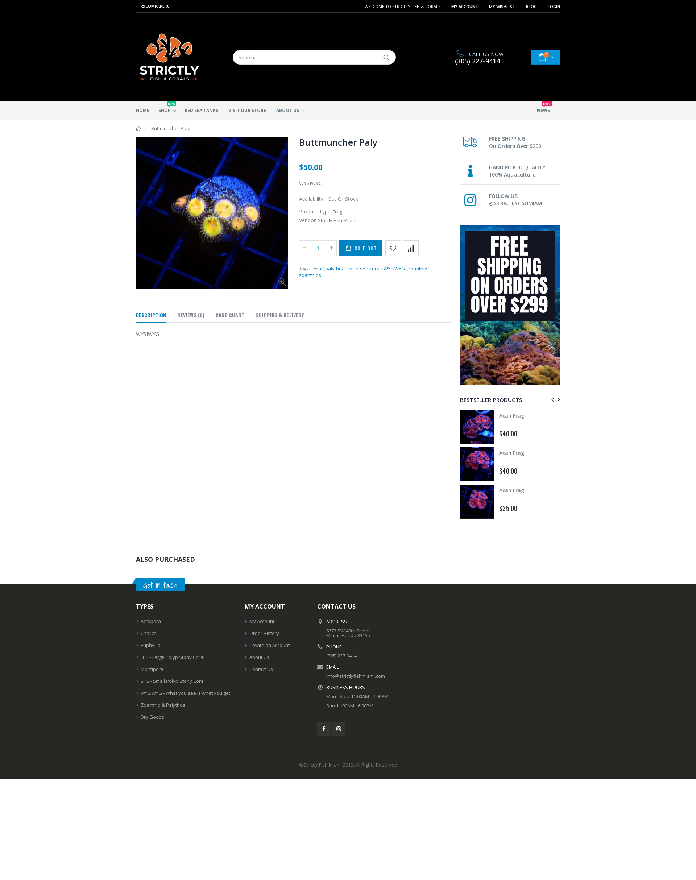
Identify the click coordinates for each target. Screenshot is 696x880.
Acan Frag (511, 415)
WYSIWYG (394, 268)
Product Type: (315, 211)
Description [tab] (151, 315)
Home (138, 128)
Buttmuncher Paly (338, 142)
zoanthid (417, 268)
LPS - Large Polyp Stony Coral (172, 657)
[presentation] (551, 399)
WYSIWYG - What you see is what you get (185, 693)
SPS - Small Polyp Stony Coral (173, 681)
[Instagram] (338, 729)
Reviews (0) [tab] (190, 315)
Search (386, 57)
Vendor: (308, 220)
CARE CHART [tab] (230, 315)
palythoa (335, 268)
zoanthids (310, 275)
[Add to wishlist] (393, 248)
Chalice (149, 633)
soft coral (370, 268)
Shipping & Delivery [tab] (280, 315)
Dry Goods (152, 717)
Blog (531, 6)
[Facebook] (324, 729)
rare (352, 268)
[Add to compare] (411, 248)
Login (554, 6)
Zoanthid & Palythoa (163, 705)
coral (316, 268)
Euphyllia (151, 645)
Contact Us (261, 669)
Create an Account (269, 645)
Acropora (151, 621)
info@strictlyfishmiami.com (355, 676)
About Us (259, 657)
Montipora (152, 669)
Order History (264, 633)
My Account (464, 6)
